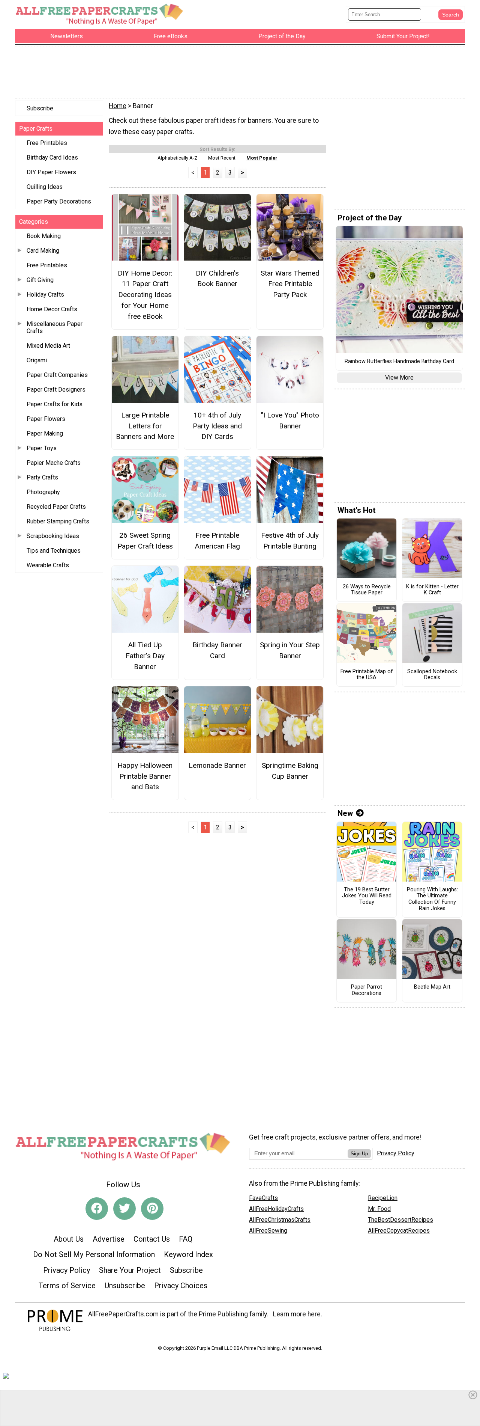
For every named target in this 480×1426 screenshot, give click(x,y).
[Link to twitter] (124, 1208)
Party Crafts (42, 477)
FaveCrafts (263, 1197)
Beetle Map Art (432, 987)
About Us (69, 1239)
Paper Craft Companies (57, 374)
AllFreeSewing (268, 1230)
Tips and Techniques (54, 550)
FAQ (185, 1239)
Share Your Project (130, 1270)
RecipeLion (383, 1197)
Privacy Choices (180, 1285)
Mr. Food (379, 1208)
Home (117, 106)
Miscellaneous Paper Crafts (54, 327)
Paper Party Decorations (59, 201)
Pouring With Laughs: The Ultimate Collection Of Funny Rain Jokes (432, 899)
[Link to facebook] (97, 1208)
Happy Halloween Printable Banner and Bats (144, 776)
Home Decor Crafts (52, 309)
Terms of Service (67, 1285)
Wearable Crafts (48, 565)
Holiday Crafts (45, 294)
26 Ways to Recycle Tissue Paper (367, 590)
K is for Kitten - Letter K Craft (432, 590)
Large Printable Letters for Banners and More (145, 426)
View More (399, 377)
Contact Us (152, 1239)
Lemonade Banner (217, 765)
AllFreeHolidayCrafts (276, 1208)
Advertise (108, 1239)
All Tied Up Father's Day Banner (145, 656)
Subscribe (40, 108)
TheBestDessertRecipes (400, 1219)
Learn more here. (297, 1314)
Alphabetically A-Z (177, 158)
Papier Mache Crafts (54, 462)
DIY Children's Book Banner (217, 278)
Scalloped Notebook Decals (432, 675)
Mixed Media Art (48, 345)
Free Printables (47, 142)
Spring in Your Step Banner (290, 650)
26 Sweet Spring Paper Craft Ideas (145, 540)
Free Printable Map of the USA (366, 675)
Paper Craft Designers (56, 389)
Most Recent (222, 158)
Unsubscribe (125, 1285)
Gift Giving (40, 279)
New (345, 813)
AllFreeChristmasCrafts (279, 1219)
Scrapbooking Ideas (53, 536)
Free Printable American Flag (217, 540)
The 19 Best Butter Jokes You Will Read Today (367, 896)
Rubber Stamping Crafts (58, 521)
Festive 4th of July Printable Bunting (290, 540)
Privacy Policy (66, 1270)
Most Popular (262, 158)
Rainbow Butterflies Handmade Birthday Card (399, 362)
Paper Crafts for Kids (54, 404)
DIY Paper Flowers (51, 172)
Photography (43, 492)
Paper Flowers (46, 418)
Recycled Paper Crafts (56, 506)
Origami (37, 360)
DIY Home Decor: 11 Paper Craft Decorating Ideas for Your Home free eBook (145, 295)
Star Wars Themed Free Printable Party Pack (290, 284)
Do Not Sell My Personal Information (94, 1254)
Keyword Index (188, 1254)
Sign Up (359, 1153)
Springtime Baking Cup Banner (290, 771)
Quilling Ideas (45, 186)
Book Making (44, 236)
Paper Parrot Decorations (366, 990)
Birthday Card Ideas (52, 157)
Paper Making (45, 433)
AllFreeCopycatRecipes (399, 1230)
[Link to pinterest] (152, 1208)
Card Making (43, 250)
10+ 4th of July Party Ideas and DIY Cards (217, 426)
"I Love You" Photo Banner (290, 420)
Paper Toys (42, 448)
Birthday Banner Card (217, 650)
